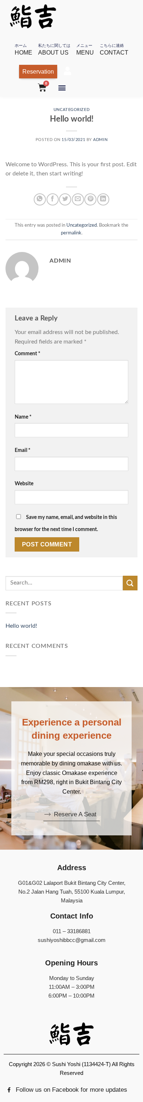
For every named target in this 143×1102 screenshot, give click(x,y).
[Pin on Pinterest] (90, 199)
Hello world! (21, 626)
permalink (71, 233)
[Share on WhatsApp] (40, 199)
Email (22, 450)
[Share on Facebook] (53, 199)
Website (24, 483)
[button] (62, 87)
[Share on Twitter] (65, 199)
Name (23, 417)
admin (100, 140)
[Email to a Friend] (78, 199)
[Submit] (130, 583)
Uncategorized (71, 110)
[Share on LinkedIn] (103, 199)
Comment (27, 353)
